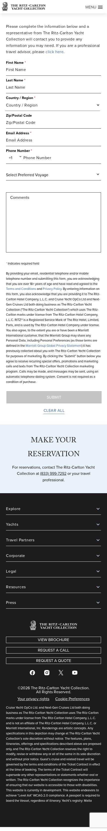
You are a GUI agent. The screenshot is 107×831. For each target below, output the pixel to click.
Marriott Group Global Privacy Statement (54, 345)
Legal (11, 571)
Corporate (15, 555)
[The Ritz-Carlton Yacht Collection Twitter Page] (60, 673)
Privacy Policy (52, 288)
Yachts (12, 524)
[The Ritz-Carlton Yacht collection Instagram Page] (47, 673)
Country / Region (20, 98)
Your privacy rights (33, 699)
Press (11, 602)
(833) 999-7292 (53, 473)
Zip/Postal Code (19, 115)
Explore (13, 509)
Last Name (15, 80)
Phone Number (19, 151)
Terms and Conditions (21, 288)
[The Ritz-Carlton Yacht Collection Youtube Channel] (74, 673)
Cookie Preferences (72, 699)
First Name (16, 63)
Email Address (18, 133)
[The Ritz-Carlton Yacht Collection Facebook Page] (32, 673)
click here (54, 52)
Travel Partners (20, 540)
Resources (16, 587)
